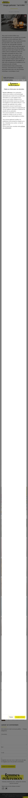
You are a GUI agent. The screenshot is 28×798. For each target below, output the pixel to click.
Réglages (11, 717)
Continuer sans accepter (18, 80)
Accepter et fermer (20, 717)
